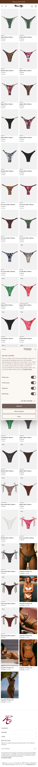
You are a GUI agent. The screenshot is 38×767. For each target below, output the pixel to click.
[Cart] (36, 6)
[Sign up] (35, 748)
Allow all (19, 406)
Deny (19, 416)
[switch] (33, 382)
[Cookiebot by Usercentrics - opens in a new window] (23, 349)
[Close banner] (35, 349)
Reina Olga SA (9, 763)
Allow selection (19, 411)
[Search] (6, 6)
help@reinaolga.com (20, 764)
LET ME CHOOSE (26, 401)
